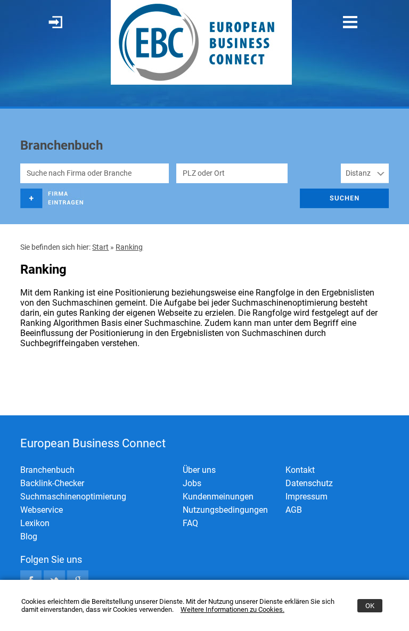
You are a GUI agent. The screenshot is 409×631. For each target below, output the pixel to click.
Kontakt (300, 470)
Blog (28, 536)
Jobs (192, 483)
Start (100, 247)
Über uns (199, 470)
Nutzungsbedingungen (225, 510)
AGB (293, 510)
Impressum (306, 496)
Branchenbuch (47, 470)
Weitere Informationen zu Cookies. (232, 609)
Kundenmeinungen (218, 496)
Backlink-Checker (52, 483)
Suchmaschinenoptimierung (73, 496)
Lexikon (35, 523)
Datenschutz (309, 483)
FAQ (190, 523)
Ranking (129, 247)
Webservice (41, 510)
